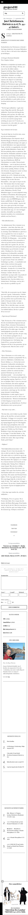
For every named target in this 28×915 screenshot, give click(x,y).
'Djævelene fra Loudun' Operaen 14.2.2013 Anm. (15, 911)
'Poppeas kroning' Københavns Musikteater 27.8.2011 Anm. (15, 815)
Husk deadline (10, 741)
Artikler (5, 626)
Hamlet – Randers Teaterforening (14, 829)
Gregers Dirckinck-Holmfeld (15, 29)
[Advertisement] (14, 707)
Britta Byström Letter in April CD (15, 762)
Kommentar (4, 575)
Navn (3, 592)
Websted (21, 592)
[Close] (2, 881)
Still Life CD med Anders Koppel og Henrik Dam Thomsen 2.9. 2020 (15, 846)
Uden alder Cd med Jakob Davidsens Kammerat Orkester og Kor (15, 755)
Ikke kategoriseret (8, 629)
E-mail (12, 592)
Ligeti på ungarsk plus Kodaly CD (15, 767)
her (9, 677)
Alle (4, 18)
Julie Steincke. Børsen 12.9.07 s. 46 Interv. (14, 555)
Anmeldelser (7, 622)
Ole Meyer (11, 813)
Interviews (9, 18)
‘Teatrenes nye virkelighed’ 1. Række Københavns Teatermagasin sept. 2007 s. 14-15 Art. (14, 546)
